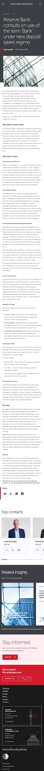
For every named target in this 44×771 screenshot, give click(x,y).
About (4, 697)
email (11, 463)
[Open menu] (3, 4)
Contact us (10, 678)
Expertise (5, 688)
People (5, 694)
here (9, 119)
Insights (7, 14)
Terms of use (5, 769)
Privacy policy (6, 763)
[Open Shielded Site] (5, 755)
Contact (5, 702)
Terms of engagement (8, 766)
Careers (5, 699)
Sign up (8, 657)
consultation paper (27, 93)
